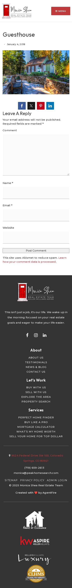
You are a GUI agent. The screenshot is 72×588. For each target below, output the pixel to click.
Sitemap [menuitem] (11, 480)
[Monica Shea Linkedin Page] (44, 335)
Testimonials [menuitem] (36, 362)
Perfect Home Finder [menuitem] (36, 417)
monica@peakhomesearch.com (36, 473)
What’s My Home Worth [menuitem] (36, 431)
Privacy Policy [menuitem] (32, 480)
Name (8, 183)
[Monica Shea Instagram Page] (36, 335)
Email (7, 205)
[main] (36, 137)
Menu (61, 11)
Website (8, 227)
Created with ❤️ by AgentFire (36, 492)
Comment (10, 130)
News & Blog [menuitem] (36, 367)
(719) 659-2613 (34, 467)
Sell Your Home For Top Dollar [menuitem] (36, 436)
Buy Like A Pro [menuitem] (36, 422)
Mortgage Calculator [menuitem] (36, 426)
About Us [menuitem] (36, 357)
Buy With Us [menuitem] (36, 387)
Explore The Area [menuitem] (36, 396)
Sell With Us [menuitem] (36, 392)
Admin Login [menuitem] (57, 480)
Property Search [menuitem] (36, 401)
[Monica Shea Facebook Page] (27, 335)
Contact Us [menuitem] (36, 371)
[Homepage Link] (17, 11)
